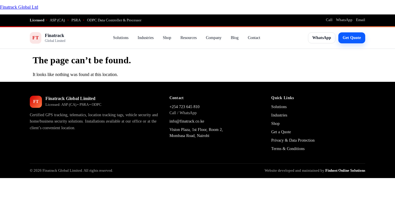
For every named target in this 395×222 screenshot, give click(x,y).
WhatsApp (344, 20)
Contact (254, 38)
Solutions (120, 38)
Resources (188, 38)
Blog (235, 38)
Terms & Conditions (287, 149)
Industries (146, 38)
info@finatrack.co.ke (186, 121)
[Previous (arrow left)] (10, 111)
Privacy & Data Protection (293, 140)
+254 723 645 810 (184, 107)
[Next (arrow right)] (385, 111)
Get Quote (352, 38)
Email (360, 20)
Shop (167, 38)
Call (329, 20)
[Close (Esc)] (388, 6)
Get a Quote (281, 132)
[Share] (376, 6)
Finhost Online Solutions (345, 170)
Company (214, 38)
